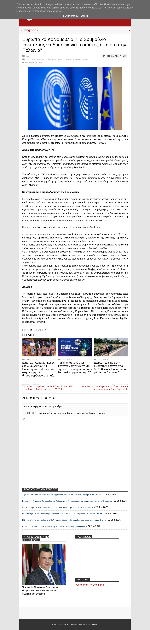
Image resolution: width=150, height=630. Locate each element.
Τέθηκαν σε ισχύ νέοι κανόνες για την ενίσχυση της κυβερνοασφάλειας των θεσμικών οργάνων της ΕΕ (75, 367)
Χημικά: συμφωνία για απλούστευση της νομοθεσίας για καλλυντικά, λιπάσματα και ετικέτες (62, 495)
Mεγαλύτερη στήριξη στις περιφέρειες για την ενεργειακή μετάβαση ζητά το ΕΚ (105, 387)
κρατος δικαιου (58, 59)
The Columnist (71, 624)
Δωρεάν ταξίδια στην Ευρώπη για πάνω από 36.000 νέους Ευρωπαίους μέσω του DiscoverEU (110, 367)
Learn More (70, 15)
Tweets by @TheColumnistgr (90, 585)
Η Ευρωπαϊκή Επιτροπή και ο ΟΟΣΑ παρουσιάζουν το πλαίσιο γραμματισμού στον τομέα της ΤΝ (64, 520)
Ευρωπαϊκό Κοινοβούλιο (34, 59)
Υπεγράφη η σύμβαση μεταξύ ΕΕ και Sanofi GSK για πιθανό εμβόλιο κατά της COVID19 (47, 387)
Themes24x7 (92, 624)
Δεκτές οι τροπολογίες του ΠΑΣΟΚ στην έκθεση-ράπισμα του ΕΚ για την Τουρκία (58, 507)
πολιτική (78, 59)
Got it (84, 15)
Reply (26, 56)
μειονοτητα (69, 59)
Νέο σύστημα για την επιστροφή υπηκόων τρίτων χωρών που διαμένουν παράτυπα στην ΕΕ (62, 514)
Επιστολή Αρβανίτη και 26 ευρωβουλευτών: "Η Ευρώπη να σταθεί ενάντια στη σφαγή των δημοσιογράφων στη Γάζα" (39, 369)
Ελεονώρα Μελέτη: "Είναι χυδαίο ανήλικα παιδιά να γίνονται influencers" (54, 526)
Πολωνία (85, 59)
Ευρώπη (48, 59)
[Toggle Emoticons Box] (23, 419)
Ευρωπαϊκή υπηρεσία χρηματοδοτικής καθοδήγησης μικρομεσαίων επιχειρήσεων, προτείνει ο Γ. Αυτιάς (67, 501)
